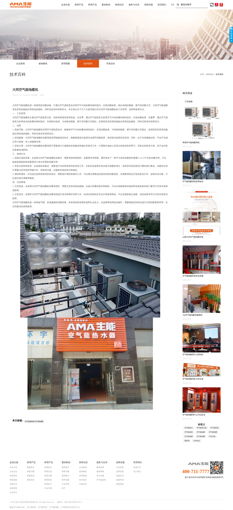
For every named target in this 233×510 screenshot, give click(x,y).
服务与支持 (134, 5)
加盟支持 (120, 476)
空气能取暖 (213, 432)
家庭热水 (31, 467)
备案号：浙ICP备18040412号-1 (69, 502)
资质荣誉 (13, 488)
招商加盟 (148, 5)
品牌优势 (120, 472)
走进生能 (65, 5)
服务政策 (100, 467)
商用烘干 (48, 484)
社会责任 (13, 492)
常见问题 (100, 476)
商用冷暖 (48, 476)
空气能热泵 (189, 432)
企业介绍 (13, 467)
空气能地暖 (22, 105)
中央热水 (196, 441)
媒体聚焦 (43, 63)
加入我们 (137, 472)
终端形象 (13, 480)
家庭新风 (31, 476)
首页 (202, 74)
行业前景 (120, 467)
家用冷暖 (65, 472)
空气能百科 (101, 480)
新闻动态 (119, 5)
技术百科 (88, 63)
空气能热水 (189, 428)
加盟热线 (120, 484)
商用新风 (48, 480)
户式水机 (212, 436)
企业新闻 (20, 63)
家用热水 (65, 467)
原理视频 (65, 63)
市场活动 (110, 63)
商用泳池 (48, 472)
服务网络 (100, 472)
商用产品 (92, 5)
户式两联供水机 (67, 507)
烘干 (64, 488)
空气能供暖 (189, 436)
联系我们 (162, 5)
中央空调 (48, 488)
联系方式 (137, 467)
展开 (231, 35)
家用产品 (79, 5)
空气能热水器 (201, 428)
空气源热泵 (65, 105)
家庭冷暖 (31, 472)
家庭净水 (31, 480)
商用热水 (48, 467)
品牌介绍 (13, 484)
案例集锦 (106, 5)
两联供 (187, 441)
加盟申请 (120, 480)
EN (172, 5)
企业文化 (13, 472)
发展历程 (13, 476)
